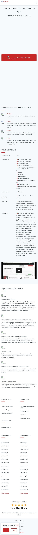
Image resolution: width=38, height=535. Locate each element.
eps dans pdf (23, 472)
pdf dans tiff (4, 486)
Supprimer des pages (7, 406)
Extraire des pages (6, 410)
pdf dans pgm (5, 466)
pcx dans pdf (23, 456)
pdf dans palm (5, 479)
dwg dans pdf (24, 459)
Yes (6, 530)
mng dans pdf (24, 466)
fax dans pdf (23, 482)
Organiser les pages (6, 413)
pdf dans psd (4, 482)
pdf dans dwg (5, 472)
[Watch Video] (19, 270)
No (14, 530)
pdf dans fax (4, 476)
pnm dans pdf (24, 489)
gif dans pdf (23, 452)
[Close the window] (17, 525)
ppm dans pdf (24, 469)
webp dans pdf (24, 449)
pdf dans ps (4, 449)
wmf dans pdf (24, 479)
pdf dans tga (4, 469)
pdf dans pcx (4, 446)
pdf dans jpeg (5, 462)
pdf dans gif (4, 459)
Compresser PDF (6, 427)
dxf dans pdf (23, 442)
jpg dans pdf (23, 476)
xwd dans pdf (24, 462)
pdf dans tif (4, 456)
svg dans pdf (23, 446)
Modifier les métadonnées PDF (27, 407)
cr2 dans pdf (23, 486)
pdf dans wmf (5, 442)
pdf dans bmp (5, 489)
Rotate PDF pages (25, 418)
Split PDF (23, 414)
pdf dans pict (4, 452)
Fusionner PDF (24, 411)
